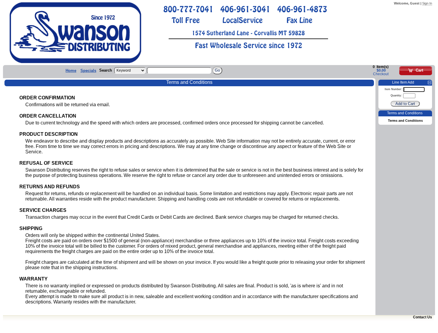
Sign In (427, 3)
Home (71, 70)
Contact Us (422, 317)
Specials (88, 70)
